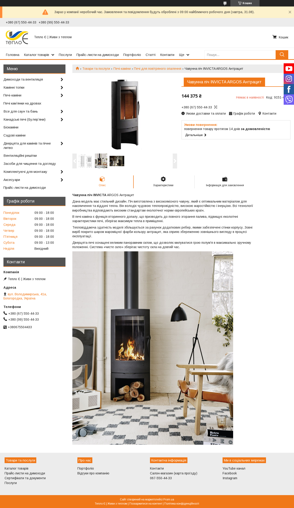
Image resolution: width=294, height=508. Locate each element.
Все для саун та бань (20, 111)
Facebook (230, 473)
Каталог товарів (36, 55)
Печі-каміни (122, 68)
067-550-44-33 (161, 478)
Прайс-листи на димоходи (97, 55)
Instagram (230, 478)
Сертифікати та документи (25, 478)
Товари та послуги (96, 68)
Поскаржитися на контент (145, 503)
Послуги (65, 55)
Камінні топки (13, 87)
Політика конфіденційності (181, 503)
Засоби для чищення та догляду (29, 163)
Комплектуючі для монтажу (25, 172)
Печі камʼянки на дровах (22, 103)
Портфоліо (132, 55)
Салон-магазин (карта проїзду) (173, 473)
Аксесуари (11, 180)
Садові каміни (14, 135)
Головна (12, 55)
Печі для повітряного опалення (157, 68)
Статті (150, 55)
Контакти (167, 55)
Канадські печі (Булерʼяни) (24, 119)
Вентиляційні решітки (20, 155)
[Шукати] (282, 54)
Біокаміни (10, 127)
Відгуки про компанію (93, 473)
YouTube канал (234, 468)
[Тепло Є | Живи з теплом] (17, 37)
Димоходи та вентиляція (23, 79)
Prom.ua (168, 499)
